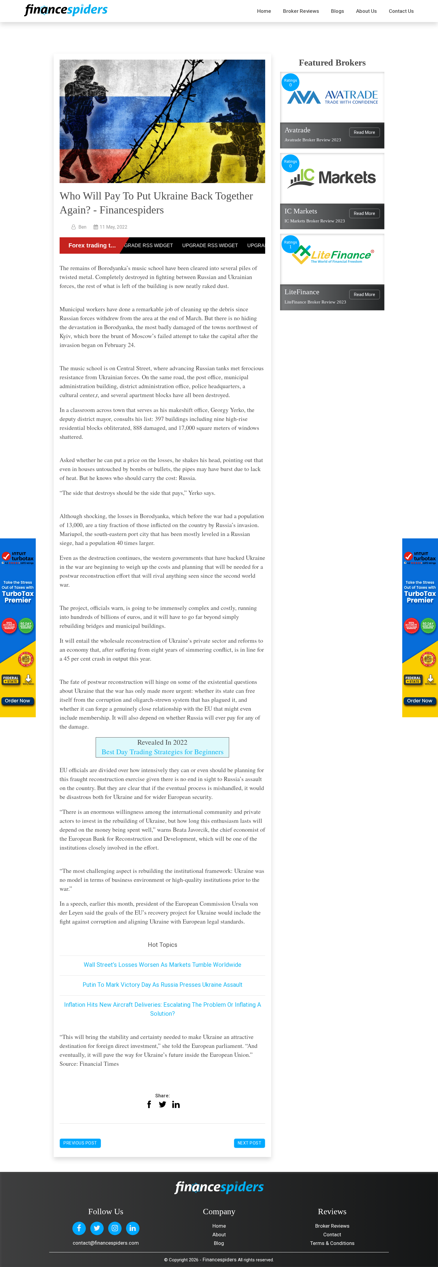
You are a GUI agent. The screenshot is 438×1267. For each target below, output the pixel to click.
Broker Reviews (301, 11)
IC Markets (301, 211)
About (219, 1234)
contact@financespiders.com (106, 1243)
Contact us (401, 11)
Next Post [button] (250, 1143)
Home (264, 11)
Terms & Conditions (332, 1243)
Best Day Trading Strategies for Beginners (162, 751)
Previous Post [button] (80, 1143)
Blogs (337, 11)
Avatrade (297, 130)
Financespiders (220, 1260)
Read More (364, 132)
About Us (366, 11)
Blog (219, 1243)
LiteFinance (302, 292)
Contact (332, 1234)
